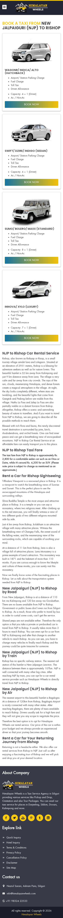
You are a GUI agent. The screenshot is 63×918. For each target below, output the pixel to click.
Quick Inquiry (13, 837)
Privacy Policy (13, 852)
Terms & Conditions (16, 847)
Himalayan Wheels (31, 914)
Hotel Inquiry (13, 842)
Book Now (31, 104)
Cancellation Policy (16, 857)
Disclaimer (11, 862)
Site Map (11, 867)
